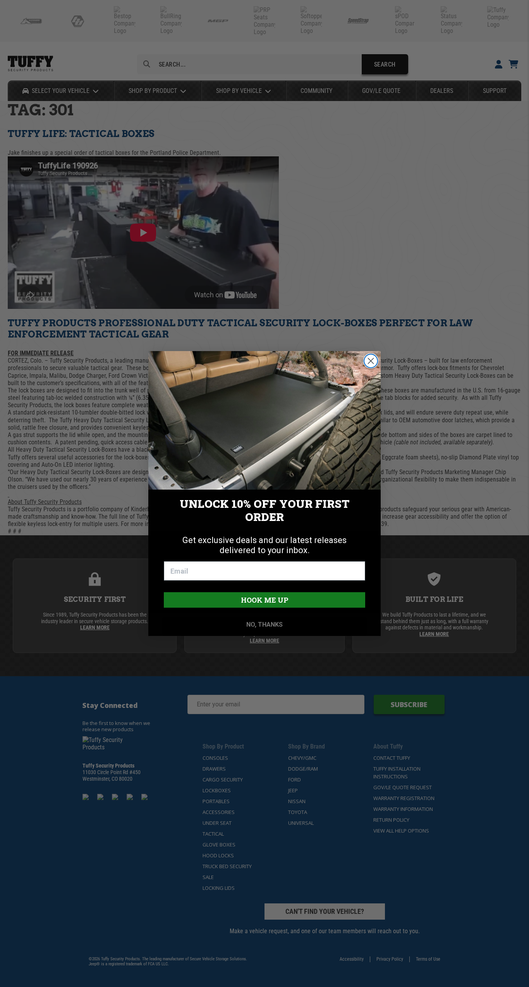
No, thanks (264, 624)
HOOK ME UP (265, 600)
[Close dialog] (371, 361)
